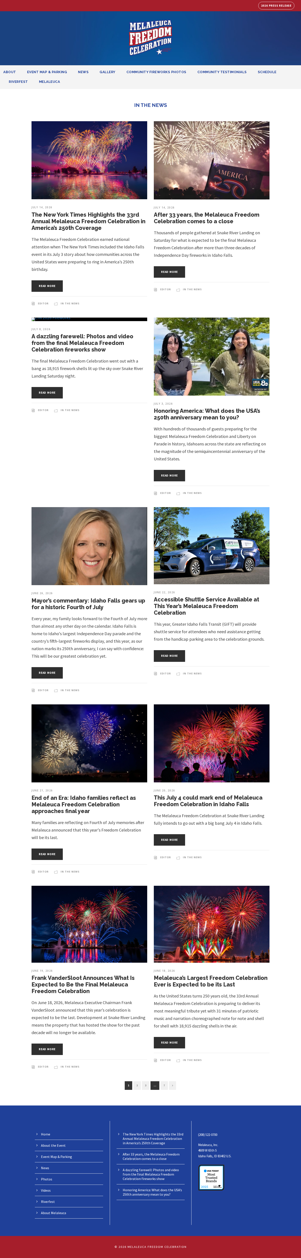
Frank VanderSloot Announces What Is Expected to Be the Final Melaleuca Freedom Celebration (83, 984)
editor (43, 303)
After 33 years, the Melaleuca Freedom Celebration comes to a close (206, 218)
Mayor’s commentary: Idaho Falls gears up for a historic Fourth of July (88, 603)
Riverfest (18, 82)
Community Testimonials (222, 72)
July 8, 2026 (41, 329)
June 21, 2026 (42, 790)
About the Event (53, 1145)
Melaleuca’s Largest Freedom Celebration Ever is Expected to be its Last (211, 981)
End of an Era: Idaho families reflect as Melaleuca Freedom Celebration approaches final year (84, 804)
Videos (46, 1190)
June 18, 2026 (164, 971)
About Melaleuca (53, 1213)
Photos (46, 1179)
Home (45, 1134)
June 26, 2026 (42, 593)
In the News (70, 303)
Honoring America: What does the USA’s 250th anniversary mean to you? (207, 414)
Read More (47, 286)
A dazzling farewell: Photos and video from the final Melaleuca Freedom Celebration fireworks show (82, 343)
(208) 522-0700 (207, 1135)
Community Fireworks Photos (156, 72)
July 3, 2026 (163, 404)
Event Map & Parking (47, 72)
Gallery (107, 72)
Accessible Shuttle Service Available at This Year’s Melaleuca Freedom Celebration (206, 606)
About (9, 72)
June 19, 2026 (42, 971)
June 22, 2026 (164, 592)
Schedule (267, 72)
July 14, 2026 (42, 207)
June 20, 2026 (164, 790)
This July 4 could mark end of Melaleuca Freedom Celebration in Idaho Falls (208, 801)
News (83, 72)
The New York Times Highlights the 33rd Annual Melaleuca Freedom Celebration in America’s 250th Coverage (88, 221)
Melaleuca (49, 82)
